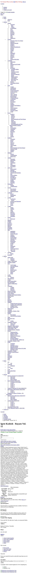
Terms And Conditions (8, 539)
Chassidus (5, 416)
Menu (2, 14)
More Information (4, 486)
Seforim (5, 415)
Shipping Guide (6, 550)
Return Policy (6, 541)
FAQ (14, 1)
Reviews (2, 497)
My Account (6, 547)
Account (2, 411)
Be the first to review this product (8, 429)
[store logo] (10, 12)
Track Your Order (7, 549)
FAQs (4, 543)
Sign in (23, 499)
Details (2, 446)
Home (4, 414)
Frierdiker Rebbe (7, 419)
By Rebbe (5, 417)
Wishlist (5, 7)
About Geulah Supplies (8, 538)
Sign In (5, 8)
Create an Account (7, 9)
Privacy (5, 551)
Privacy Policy (6, 540)
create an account (4, 501)
